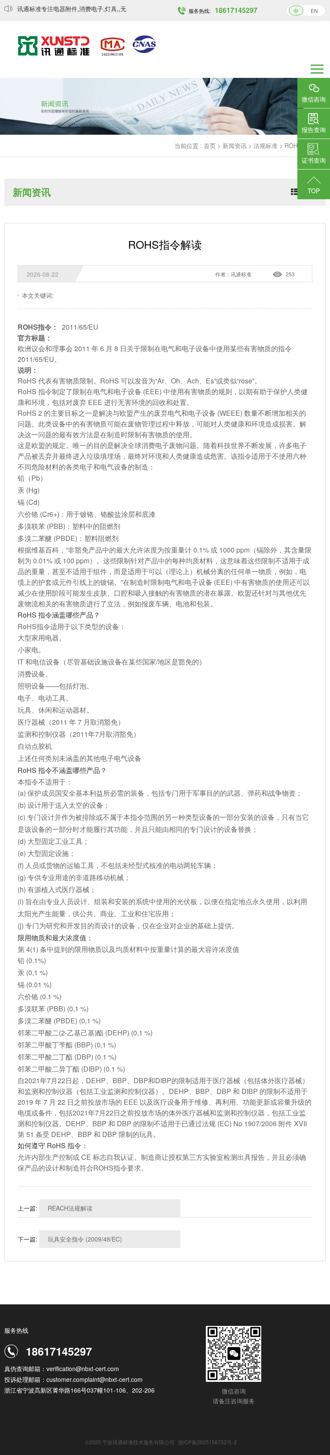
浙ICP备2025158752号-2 (207, 1442)
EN (314, 10)
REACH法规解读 (70, 1208)
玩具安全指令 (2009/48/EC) (85, 1239)
